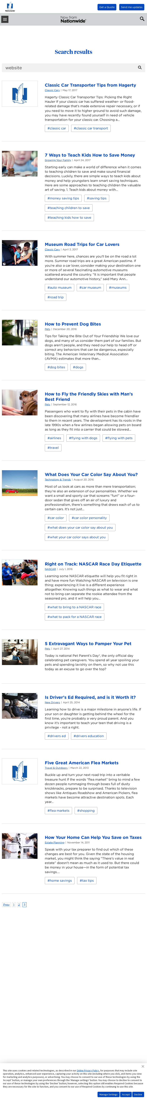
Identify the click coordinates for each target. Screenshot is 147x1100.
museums (119, 287)
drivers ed (58, 736)
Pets (47, 329)
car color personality (90, 518)
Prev (6, 904)
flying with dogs (84, 438)
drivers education (90, 736)
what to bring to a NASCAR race (75, 607)
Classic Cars (52, 90)
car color (57, 518)
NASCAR (50, 569)
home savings (61, 880)
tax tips (88, 880)
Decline (138, 1094)
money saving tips (64, 198)
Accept (126, 1094)
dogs (79, 367)
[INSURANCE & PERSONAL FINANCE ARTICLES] (73, 19)
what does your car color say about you (81, 527)
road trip (57, 297)
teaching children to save (70, 208)
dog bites (57, 367)
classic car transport (92, 128)
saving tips (97, 198)
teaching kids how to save (70, 217)
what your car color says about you (78, 537)
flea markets (59, 810)
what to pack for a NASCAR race (76, 617)
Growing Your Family (58, 160)
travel (54, 448)
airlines (55, 438)
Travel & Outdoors (56, 767)
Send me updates (132, 7)
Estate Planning (54, 842)
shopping (87, 810)
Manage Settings (108, 1094)
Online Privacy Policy (88, 1070)
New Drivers (52, 702)
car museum (91, 287)
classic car (58, 128)
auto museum (61, 287)
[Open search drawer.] (141, 18)
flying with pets (120, 438)
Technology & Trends (58, 479)
